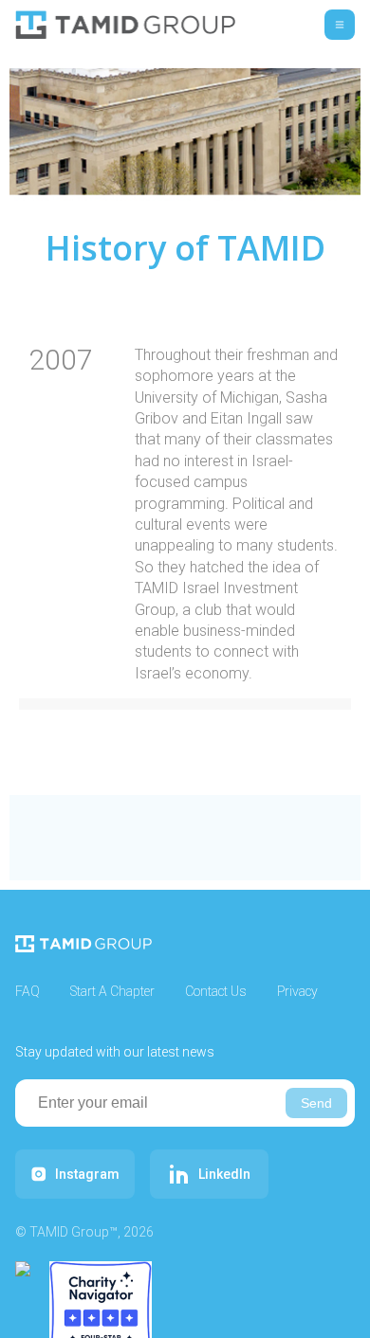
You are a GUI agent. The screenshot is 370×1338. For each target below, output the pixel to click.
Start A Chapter (112, 991)
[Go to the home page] (125, 24)
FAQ (27, 991)
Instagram (87, 1174)
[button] (339, 24)
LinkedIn (224, 1174)
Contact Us (216, 991)
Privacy (297, 991)
